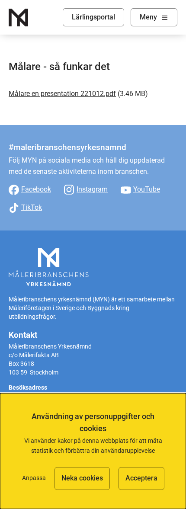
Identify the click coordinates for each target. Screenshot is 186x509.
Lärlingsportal (93, 17)
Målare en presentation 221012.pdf (62, 94)
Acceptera (141, 478)
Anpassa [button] (34, 477)
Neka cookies (82, 478)
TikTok (31, 207)
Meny (148, 17)
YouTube (146, 189)
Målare (18, 17)
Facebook (36, 189)
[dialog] (93, 451)
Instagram (92, 189)
